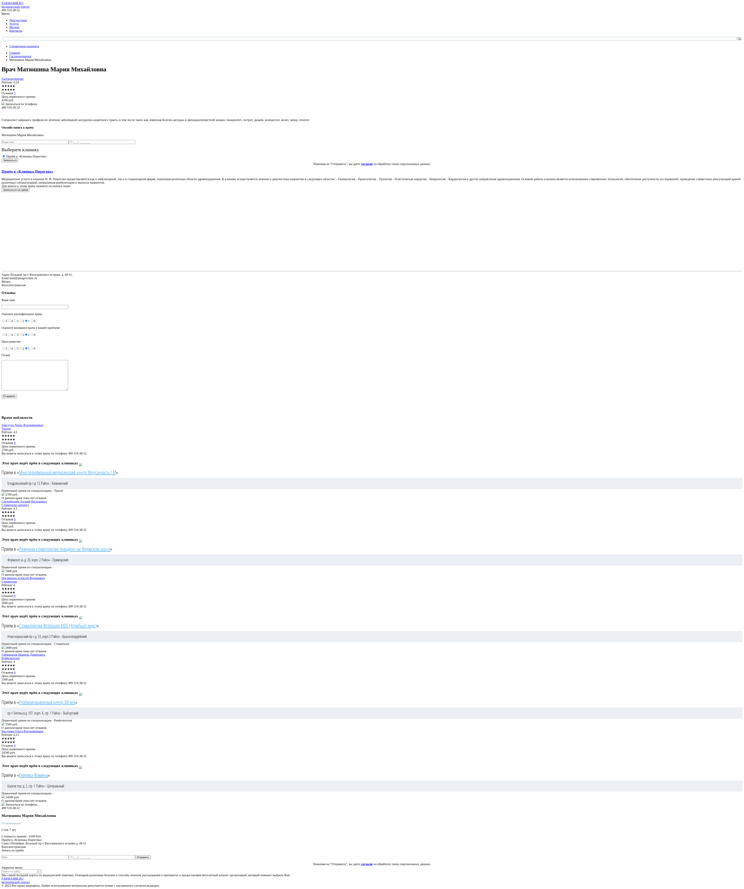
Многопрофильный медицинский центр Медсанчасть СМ (67, 472)
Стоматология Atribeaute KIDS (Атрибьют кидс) (58, 625)
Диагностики (18, 20)
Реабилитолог (11, 658)
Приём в (27, 171)
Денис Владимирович (22, 425)
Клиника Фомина (33, 775)
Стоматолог (9, 581)
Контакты (15, 30)
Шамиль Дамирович (23, 654)
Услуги (14, 23)
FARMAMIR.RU (16, 5)
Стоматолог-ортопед (15, 505)
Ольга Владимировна (22, 731)
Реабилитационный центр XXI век (47, 702)
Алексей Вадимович (23, 578)
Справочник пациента (24, 46)
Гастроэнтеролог (13, 78)
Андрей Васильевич (24, 501)
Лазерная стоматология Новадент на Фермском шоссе (64, 548)
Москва (14, 27)
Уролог (6, 428)
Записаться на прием (15, 189)
